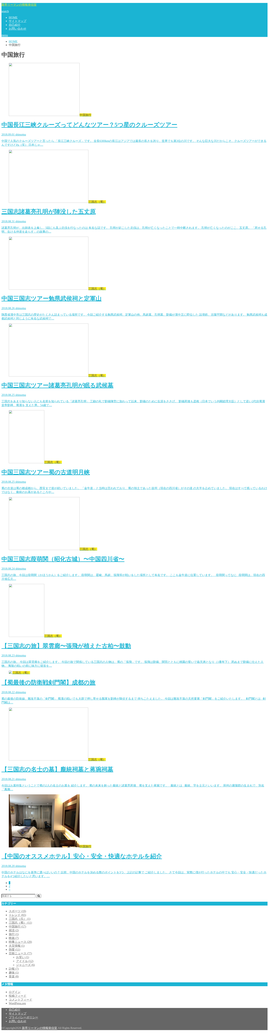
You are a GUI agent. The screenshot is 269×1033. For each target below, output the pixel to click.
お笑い (22, 957)
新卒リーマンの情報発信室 (19, 4)
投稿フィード (17, 995)
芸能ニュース (20, 953)
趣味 (14, 972)
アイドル (24, 961)
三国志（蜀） (20, 922)
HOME (13, 17)
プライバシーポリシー (23, 1017)
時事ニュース (20, 941)
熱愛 (14, 949)
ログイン (14, 992)
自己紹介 (14, 24)
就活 (14, 930)
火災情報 (17, 945)
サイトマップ (17, 20)
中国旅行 (17, 926)
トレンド (17, 915)
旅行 (14, 934)
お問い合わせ (17, 28)
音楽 (14, 976)
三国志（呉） (19, 918)
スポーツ (17, 911)
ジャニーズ (25, 964)
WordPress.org (17, 1003)
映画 (14, 938)
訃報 (14, 968)
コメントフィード (20, 999)
